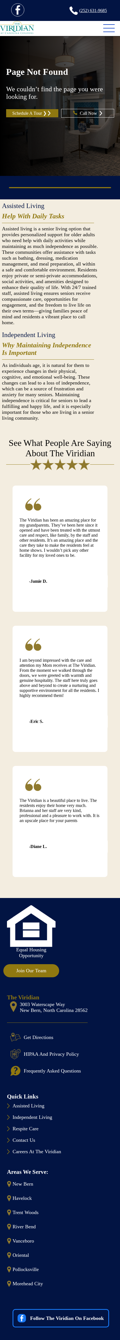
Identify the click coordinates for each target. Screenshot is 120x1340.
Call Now (89, 113)
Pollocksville (26, 1269)
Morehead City (28, 1283)
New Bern (23, 1184)
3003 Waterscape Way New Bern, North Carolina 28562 (54, 1007)
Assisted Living (23, 205)
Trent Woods (26, 1212)
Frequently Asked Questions (52, 1071)
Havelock (22, 1198)
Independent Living (28, 334)
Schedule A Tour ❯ (29, 113)
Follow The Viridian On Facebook (67, 1318)
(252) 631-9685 (93, 10)
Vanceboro (23, 1241)
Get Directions (38, 1037)
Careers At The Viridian (37, 1151)
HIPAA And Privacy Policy (51, 1054)
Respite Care (26, 1128)
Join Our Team (31, 970)
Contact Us (24, 1140)
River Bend (24, 1226)
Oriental (21, 1255)
